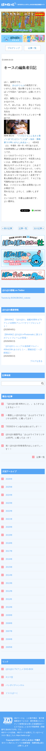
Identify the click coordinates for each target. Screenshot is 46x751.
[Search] (42, 383)
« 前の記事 (7, 228)
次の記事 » (39, 228)
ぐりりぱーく (12, 693)
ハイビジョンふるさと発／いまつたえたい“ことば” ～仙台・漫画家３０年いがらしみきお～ (22, 139)
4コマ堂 (9, 677)
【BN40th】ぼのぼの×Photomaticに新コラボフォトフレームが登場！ (23, 337)
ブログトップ (14, 48)
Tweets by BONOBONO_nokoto (15, 298)
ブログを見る (36, 361)
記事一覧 (32, 48)
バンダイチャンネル (15, 685)
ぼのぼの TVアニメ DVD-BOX (19, 669)
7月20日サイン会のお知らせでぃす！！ (24, 426)
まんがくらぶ (18, 85)
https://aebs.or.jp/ (23, 735)
